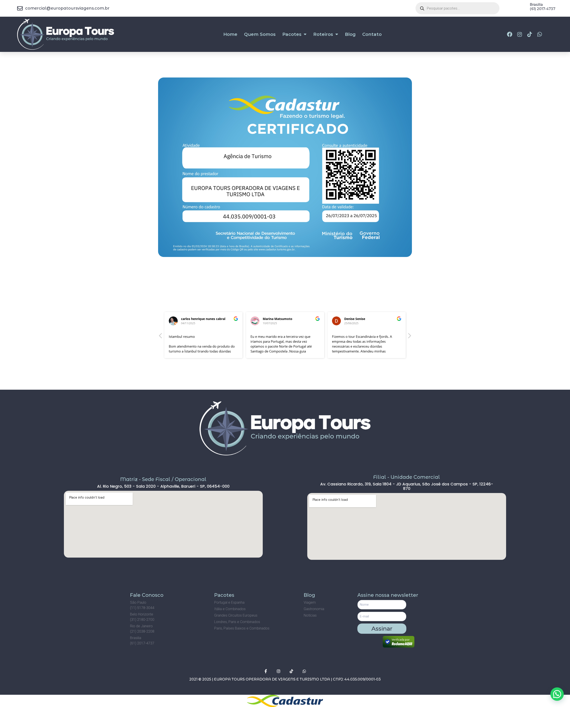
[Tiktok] (291, 671)
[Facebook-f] (266, 671)
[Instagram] (279, 671)
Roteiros (323, 34)
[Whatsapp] (304, 671)
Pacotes (291, 34)
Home (230, 34)
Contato (372, 34)
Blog (350, 34)
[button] (409, 336)
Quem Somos (260, 34)
